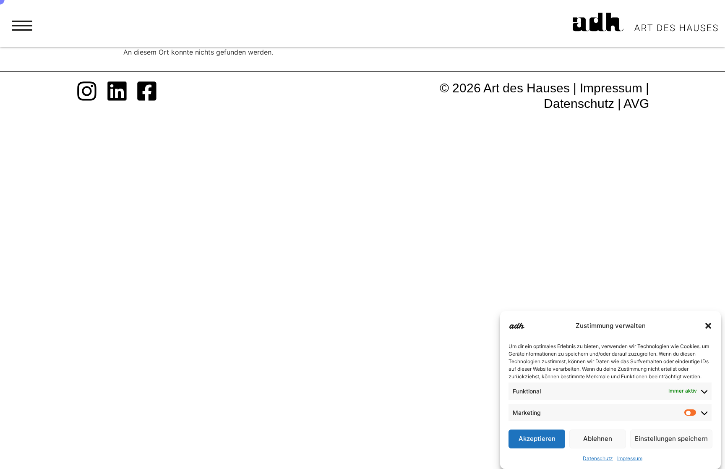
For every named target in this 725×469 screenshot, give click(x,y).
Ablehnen (597, 439)
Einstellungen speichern (671, 439)
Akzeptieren (537, 439)
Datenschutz (598, 458)
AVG (636, 103)
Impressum (629, 458)
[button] (708, 326)
